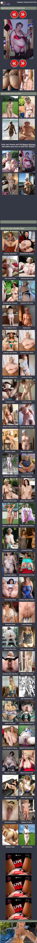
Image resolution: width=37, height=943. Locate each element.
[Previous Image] (14, 18)
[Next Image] (22, 18)
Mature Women (29, 144)
